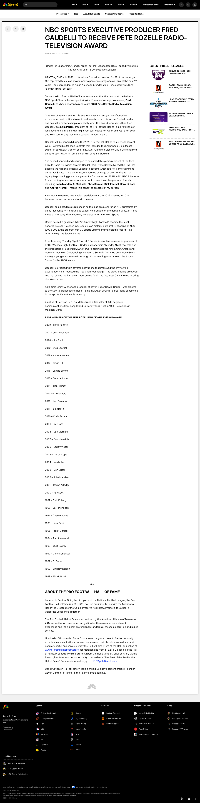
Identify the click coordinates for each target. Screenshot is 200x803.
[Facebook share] (8, 29)
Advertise (6, 787)
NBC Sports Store (38, 787)
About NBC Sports (91, 14)
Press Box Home (136, 14)
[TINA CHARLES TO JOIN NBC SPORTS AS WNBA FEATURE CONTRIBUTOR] (159, 145)
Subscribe (7, 727)
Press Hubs (61, 14)
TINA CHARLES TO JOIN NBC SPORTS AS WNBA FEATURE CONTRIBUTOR (182, 142)
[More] (181, 4)
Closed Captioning (22, 787)
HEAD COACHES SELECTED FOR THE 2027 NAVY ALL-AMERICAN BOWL (181, 100)
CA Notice (92, 787)
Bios (76, 14)
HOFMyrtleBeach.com (104, 661)
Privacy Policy (65, 787)
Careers (12, 787)
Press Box (48, 787)
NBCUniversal (15, 791)
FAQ (30, 787)
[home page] (11, 5)
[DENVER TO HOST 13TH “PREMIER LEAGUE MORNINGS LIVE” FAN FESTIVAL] (159, 75)
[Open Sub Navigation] (77, 4)
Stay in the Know (9, 716)
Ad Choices (56, 787)
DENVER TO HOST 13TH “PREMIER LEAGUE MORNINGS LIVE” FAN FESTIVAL (179, 72)
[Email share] (23, 29)
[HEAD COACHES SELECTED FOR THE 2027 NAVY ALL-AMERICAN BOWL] (159, 103)
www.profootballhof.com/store (62, 649)
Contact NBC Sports (114, 14)
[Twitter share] (15, 29)
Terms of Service (102, 787)
